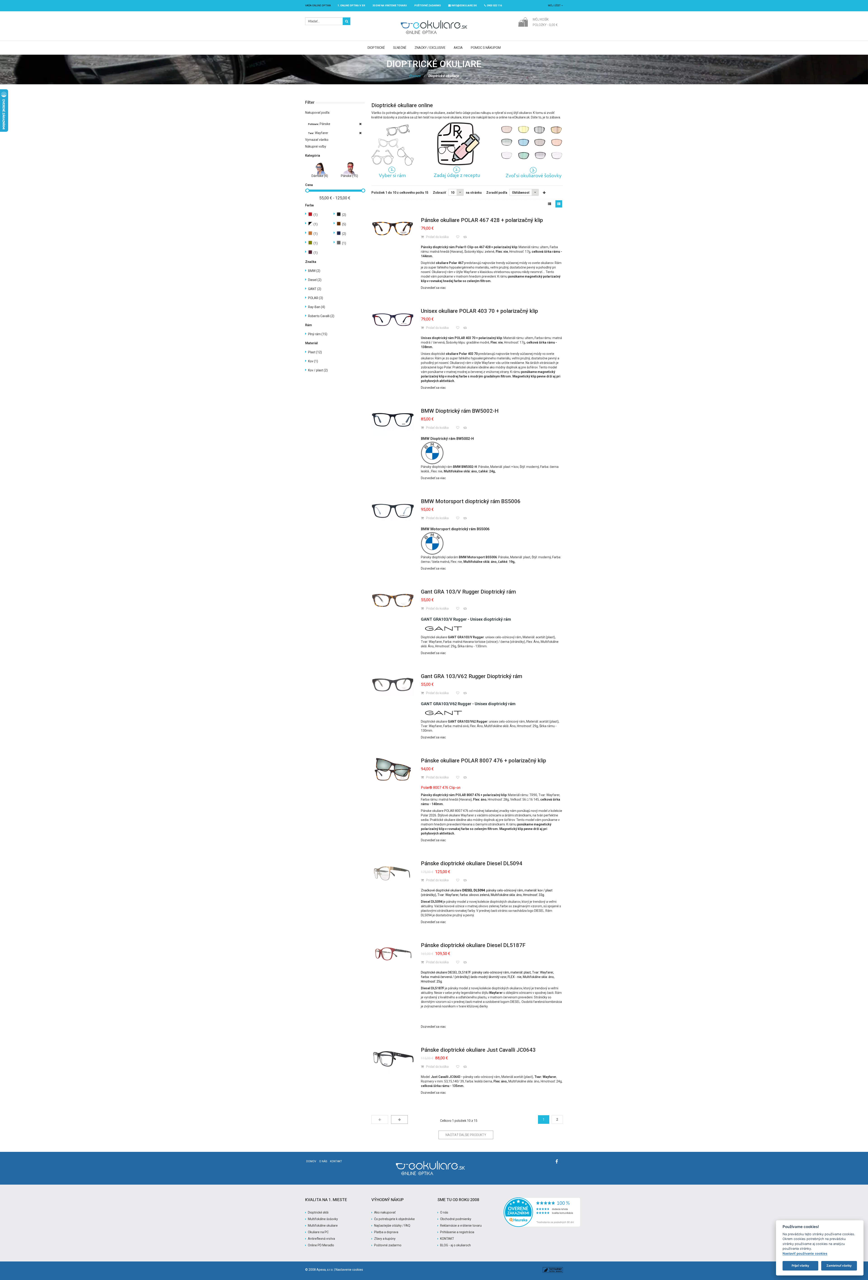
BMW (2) (314, 271)
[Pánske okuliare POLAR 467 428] (392, 229)
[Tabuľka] (549, 203)
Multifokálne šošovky (323, 1219)
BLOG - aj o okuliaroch (455, 1245)
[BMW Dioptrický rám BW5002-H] (392, 419)
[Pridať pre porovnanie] (465, 237)
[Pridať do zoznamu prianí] (457, 237)
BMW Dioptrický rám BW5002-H (460, 411)
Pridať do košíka (437, 237)
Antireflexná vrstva (321, 1238)
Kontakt (336, 1161)
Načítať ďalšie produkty (466, 1135)
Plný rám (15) (317, 334)
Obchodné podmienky (455, 1219)
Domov (415, 76)
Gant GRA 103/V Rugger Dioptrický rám (468, 592)
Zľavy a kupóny (385, 1238)
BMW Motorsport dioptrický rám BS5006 (471, 501)
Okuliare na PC (318, 1232)
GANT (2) (314, 289)
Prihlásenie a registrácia (457, 1232)
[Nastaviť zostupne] (544, 192)
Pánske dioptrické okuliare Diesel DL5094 (471, 863)
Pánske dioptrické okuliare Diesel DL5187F (473, 945)
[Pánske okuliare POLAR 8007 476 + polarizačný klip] (392, 769)
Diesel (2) (314, 280)
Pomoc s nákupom (486, 48)
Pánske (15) (349, 176)
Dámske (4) (319, 176)
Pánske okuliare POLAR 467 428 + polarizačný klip (482, 220)
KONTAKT (447, 1238)
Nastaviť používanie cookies (805, 1253)
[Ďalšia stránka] (399, 1119)
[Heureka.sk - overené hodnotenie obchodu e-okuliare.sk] (542, 1200)
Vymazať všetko (316, 139)
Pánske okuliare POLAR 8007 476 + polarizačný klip (483, 760)
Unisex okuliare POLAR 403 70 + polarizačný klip (479, 311)
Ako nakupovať (385, 1212)
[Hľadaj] (346, 21)
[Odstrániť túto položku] (360, 124)
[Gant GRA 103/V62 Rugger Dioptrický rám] (392, 685)
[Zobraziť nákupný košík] (523, 21)
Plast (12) (315, 352)
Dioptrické (376, 48)
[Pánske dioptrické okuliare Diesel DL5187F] (392, 954)
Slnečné (399, 48)
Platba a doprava (386, 1232)
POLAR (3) (315, 298)
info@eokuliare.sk (464, 5)
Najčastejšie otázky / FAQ (392, 1225)
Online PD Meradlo (321, 1245)
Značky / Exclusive (430, 48)
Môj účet (554, 5)
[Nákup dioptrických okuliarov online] (467, 150)
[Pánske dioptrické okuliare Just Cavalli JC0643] (392, 1058)
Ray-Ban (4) (316, 307)
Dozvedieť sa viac (433, 288)
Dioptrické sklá (318, 1212)
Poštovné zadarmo (387, 1245)
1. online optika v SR (351, 5)
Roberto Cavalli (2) (321, 316)
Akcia (458, 48)
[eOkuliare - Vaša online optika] (434, 19)
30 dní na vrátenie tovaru (390, 5)
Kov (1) (313, 361)
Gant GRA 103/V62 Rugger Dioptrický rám (471, 676)
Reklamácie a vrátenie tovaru (461, 1225)
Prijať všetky (800, 1265)
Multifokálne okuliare (323, 1225)
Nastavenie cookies (349, 1269)
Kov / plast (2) (318, 370)
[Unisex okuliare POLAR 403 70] (392, 320)
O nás (323, 1161)
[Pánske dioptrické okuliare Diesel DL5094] (392, 872)
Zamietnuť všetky (839, 1265)
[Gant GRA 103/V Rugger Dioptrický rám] (392, 600)
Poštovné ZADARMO (427, 5)
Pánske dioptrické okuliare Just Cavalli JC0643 (478, 1050)
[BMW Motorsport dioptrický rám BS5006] (392, 510)
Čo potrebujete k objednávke (394, 1219)
